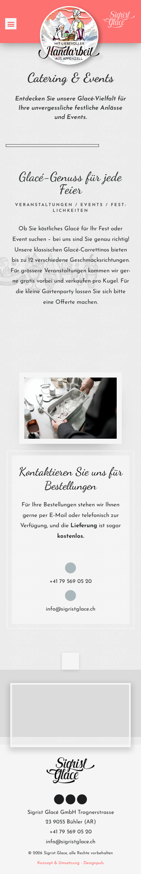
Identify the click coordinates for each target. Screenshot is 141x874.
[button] (10, 23)
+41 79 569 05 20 (71, 581)
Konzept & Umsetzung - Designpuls (70, 863)
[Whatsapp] (82, 799)
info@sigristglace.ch (70, 609)
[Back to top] (70, 661)
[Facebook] (59, 799)
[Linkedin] (71, 799)
